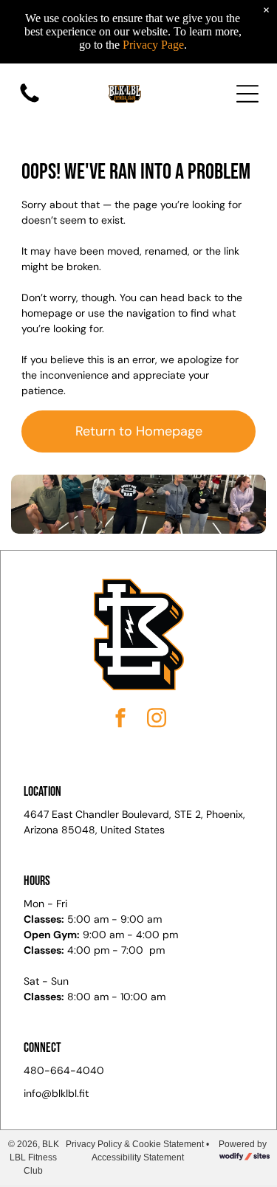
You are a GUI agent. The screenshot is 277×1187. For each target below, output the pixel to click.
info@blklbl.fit (56, 1093)
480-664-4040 (64, 1070)
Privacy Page (153, 44)
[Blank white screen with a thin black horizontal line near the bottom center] (29, 102)
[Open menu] (247, 94)
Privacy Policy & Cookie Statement (135, 1144)
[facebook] (120, 720)
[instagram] (156, 720)
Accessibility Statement (138, 1157)
